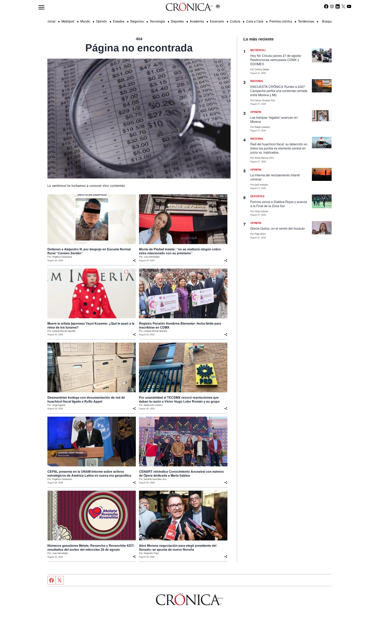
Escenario (217, 21)
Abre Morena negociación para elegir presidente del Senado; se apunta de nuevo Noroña (177, 547)
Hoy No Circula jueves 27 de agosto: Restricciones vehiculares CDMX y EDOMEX (276, 59)
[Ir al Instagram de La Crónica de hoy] (331, 6)
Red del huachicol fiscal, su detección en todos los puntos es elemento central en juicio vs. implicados (279, 148)
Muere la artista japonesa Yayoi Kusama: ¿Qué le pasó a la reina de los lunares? (90, 325)
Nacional (49, 21)
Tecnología (157, 21)
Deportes (177, 21)
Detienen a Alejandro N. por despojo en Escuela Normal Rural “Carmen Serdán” (89, 251)
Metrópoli (67, 21)
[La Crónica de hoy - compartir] (134, 260)
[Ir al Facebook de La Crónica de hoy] (326, 6)
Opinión (101, 21)
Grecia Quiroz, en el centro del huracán (277, 228)
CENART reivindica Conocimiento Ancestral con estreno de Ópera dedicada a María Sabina (181, 473)
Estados (118, 21)
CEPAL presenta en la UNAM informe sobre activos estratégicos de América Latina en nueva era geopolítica (89, 473)
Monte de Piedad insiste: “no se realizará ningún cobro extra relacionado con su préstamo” (180, 251)
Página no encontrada (139, 48)
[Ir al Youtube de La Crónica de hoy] (349, 6)
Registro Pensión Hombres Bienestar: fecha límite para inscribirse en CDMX (180, 325)
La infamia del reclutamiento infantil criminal (275, 177)
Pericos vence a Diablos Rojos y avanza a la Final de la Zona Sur (278, 203)
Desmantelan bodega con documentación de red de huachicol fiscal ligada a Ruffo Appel (86, 399)
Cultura (235, 21)
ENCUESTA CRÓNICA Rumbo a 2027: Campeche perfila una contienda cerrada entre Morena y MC (278, 90)
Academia (197, 21)
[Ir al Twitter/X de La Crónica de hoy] (343, 6)
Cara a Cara (254, 21)
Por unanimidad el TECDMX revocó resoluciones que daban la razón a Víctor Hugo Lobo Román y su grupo (179, 399)
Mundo (85, 21)
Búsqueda (329, 21)
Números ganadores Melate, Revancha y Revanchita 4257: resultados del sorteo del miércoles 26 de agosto (91, 547)
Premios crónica (280, 21)
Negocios (137, 21)
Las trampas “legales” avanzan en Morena (274, 119)
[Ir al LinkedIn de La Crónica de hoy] (337, 6)
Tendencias (306, 21)
